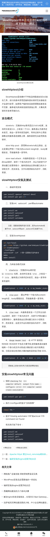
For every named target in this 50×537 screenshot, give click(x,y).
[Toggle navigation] (46, 11)
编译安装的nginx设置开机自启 (23, 459)
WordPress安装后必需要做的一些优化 (20, 480)
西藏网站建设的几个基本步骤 (16, 491)
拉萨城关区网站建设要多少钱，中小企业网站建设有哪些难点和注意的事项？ (26, 502)
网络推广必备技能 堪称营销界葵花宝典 (20, 474)
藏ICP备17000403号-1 (25, 524)
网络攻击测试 (22, 448)
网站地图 (31, 515)
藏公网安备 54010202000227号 (26, 527)
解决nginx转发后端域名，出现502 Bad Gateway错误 (26, 497)
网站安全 (8, 448)
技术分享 (11, 28)
